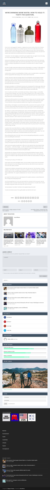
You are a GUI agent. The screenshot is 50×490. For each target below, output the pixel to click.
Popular (4, 445)
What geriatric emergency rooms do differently (17, 307)
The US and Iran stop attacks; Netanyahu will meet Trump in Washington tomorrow (25, 302)
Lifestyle (4, 442)
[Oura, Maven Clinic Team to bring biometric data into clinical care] (30, 235)
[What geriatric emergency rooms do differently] (5, 308)
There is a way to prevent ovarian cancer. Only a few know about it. (21, 292)
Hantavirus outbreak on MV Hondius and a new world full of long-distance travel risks (8, 242)
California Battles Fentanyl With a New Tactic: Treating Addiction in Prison (19, 241)
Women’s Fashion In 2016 (9, 351)
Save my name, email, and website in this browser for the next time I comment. (19, 273)
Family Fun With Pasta (8, 347)
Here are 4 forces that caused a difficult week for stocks (19, 297)
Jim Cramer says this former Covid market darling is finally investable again (41, 241)
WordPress (22, 488)
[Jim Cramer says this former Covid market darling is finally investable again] (41, 235)
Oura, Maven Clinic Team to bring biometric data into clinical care (30, 241)
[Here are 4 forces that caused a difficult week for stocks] (5, 298)
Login (5, 403)
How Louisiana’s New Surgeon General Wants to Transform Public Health (23, 287)
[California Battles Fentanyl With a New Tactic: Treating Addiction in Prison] (19, 235)
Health (29, 17)
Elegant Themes (11, 488)
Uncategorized (5, 448)
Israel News (18, 17)
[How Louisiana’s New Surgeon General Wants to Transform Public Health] (5, 288)
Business (13, 303)
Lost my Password (11, 403)
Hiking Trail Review (8, 355)
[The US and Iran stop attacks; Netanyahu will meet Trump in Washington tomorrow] (5, 303)
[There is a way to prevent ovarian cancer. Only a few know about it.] (5, 293)
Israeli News (5, 439)
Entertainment (5, 433)
